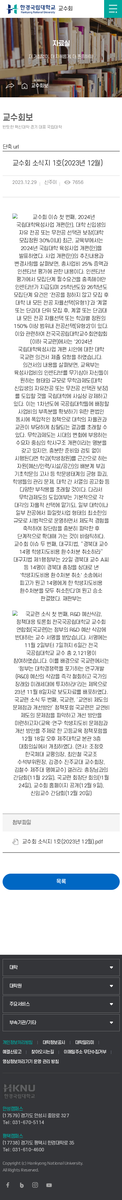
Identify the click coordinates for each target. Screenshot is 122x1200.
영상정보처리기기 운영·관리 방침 (31, 1061)
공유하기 (10, 86)
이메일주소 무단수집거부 (85, 1051)
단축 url (11, 147)
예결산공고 (12, 1051)
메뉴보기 (113, 9)
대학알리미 (84, 1042)
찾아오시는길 (42, 1051)
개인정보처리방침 (18, 1042)
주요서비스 (19, 1004)
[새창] (8, 1185)
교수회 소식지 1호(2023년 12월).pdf (62, 842)
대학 (13, 967)
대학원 (15, 986)
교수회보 (39, 86)
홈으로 (24, 86)
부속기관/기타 (22, 1022)
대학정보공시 (54, 1042)
